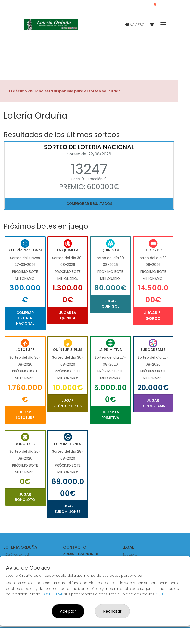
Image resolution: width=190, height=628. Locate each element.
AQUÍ (159, 594)
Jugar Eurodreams (153, 403)
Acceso (137, 24)
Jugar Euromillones (67, 508)
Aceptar (68, 611)
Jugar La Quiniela (67, 315)
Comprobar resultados (89, 203)
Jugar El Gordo (153, 315)
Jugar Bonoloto (25, 497)
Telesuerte (130, 554)
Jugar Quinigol (110, 303)
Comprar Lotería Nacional (25, 318)
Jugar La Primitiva (110, 415)
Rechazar (112, 611)
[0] (154, 24)
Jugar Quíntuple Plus (68, 403)
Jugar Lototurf (25, 415)
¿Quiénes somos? (16, 554)
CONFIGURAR (52, 594)
